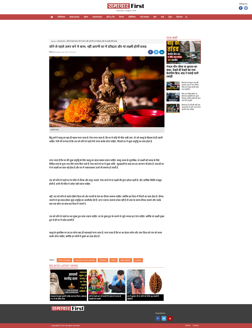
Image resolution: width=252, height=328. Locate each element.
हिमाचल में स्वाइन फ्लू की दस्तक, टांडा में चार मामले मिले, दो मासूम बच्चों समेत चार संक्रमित (190, 86)
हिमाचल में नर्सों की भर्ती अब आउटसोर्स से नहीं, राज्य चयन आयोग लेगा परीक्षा (191, 107)
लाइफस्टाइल (97, 17)
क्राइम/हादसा (74, 17)
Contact (196, 325)
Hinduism (102, 260)
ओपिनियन (132, 17)
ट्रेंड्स (170, 17)
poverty (138, 260)
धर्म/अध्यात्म (144, 17)
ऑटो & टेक (110, 17)
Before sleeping (64, 260)
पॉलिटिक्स (61, 17)
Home (53, 41)
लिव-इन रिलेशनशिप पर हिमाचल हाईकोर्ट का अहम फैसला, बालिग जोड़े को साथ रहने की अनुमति (191, 97)
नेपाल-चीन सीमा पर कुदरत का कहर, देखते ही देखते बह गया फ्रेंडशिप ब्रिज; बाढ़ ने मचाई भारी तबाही (182, 71)
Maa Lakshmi (125, 260)
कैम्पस (121, 17)
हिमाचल (179, 17)
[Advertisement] (126, 28)
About (187, 325)
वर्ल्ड (162, 17)
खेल (154, 17)
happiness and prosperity (85, 260)
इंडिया (86, 17)
